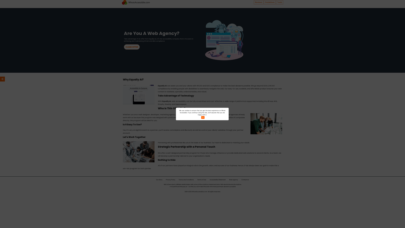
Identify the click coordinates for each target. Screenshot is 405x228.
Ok (203, 117)
